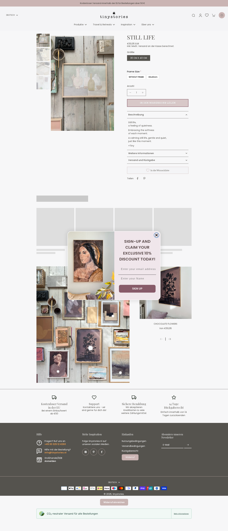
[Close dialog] (156, 235)
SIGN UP (137, 288)
